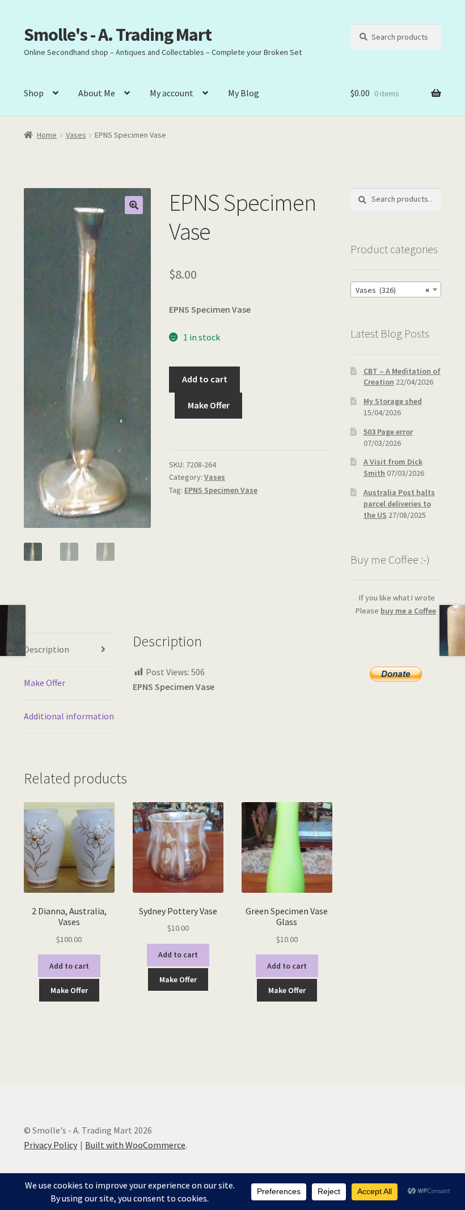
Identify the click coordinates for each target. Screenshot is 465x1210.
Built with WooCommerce (135, 1145)
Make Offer (209, 405)
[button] (134, 205)
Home (47, 135)
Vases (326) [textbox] (392, 290)
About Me (96, 93)
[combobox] (395, 289)
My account (171, 93)
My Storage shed (392, 401)
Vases (76, 135)
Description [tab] (46, 649)
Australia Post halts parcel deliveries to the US (399, 503)
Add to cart (204, 379)
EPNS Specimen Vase (220, 490)
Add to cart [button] (69, 966)
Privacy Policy (50, 1145)
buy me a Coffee (408, 611)
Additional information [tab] (69, 716)
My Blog (243, 93)
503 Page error (388, 432)
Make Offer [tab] (44, 682)
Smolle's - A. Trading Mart (118, 34)
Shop (34, 93)
